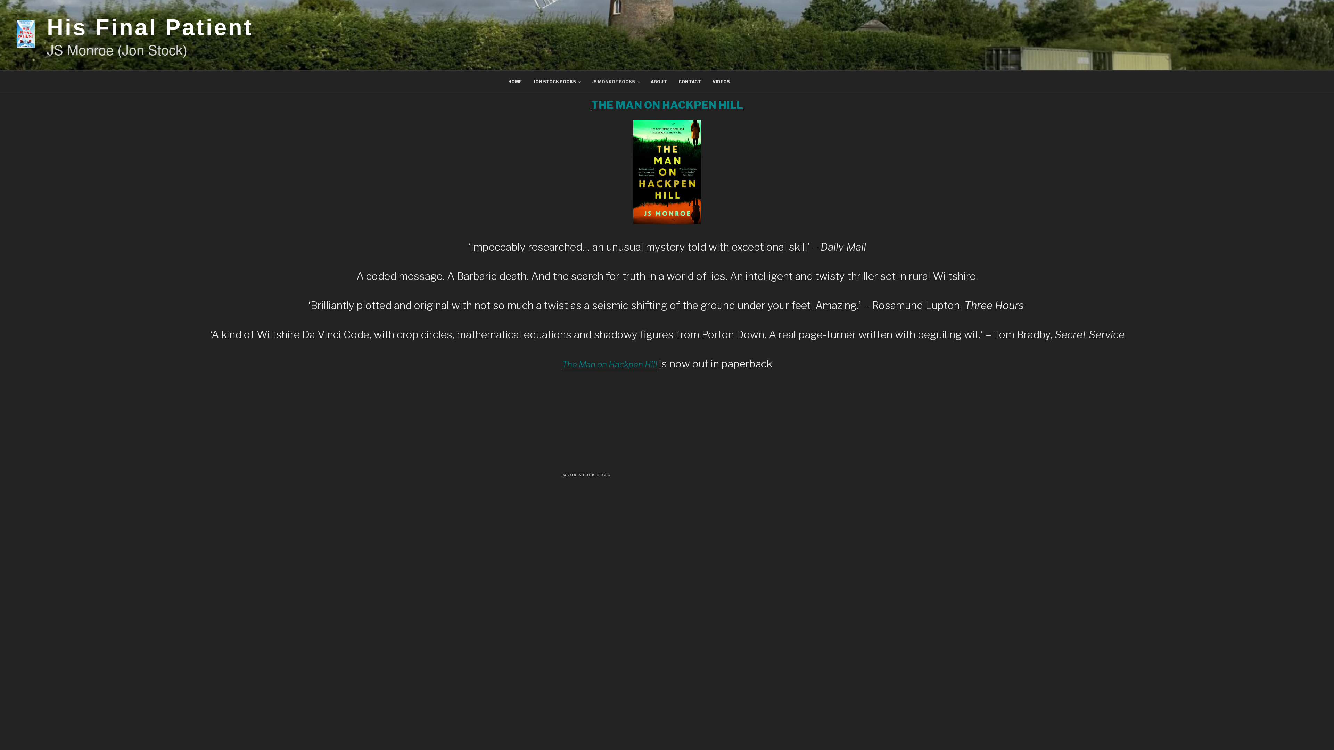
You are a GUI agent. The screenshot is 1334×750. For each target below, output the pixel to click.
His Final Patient (150, 27)
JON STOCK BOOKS (554, 81)
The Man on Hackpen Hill (609, 364)
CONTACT (689, 81)
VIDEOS (721, 81)
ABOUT (659, 81)
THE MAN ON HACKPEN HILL (667, 105)
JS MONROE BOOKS (613, 81)
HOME (515, 81)
